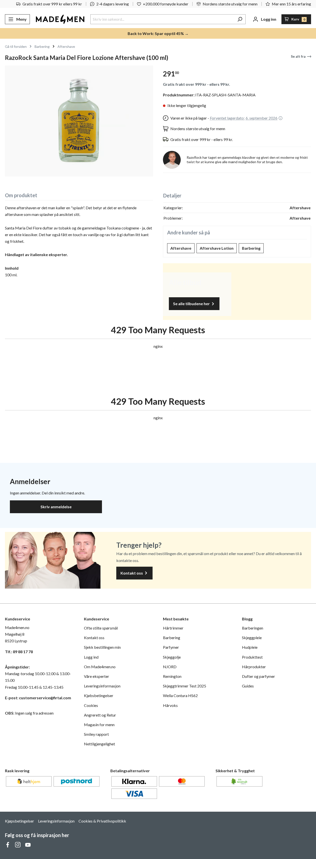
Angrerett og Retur (100, 715)
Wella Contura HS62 (180, 695)
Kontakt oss (132, 573)
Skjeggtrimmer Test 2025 (184, 686)
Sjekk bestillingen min (102, 647)
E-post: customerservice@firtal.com (38, 697)
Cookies (91, 705)
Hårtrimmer (173, 628)
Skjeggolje (172, 657)
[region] (79, 121)
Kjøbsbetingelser (98, 695)
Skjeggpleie (252, 637)
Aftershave (180, 248)
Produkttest (252, 657)
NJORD (170, 666)
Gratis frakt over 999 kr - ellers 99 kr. (196, 84)
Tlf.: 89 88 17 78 (19, 651)
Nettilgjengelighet (99, 743)
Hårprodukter (254, 666)
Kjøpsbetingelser (19, 821)
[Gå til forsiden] (60, 19)
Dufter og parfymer (258, 676)
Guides (248, 686)
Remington (172, 676)
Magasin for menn (99, 724)
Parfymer (171, 647)
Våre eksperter (96, 676)
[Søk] (240, 19)
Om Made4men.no (100, 666)
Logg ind (91, 657)
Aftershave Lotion (217, 248)
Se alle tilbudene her (192, 303)
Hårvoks (170, 705)
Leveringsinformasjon (102, 686)
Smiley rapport (96, 734)
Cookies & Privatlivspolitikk (102, 821)
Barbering (251, 248)
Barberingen (252, 628)
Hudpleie (249, 647)
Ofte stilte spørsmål (101, 628)
